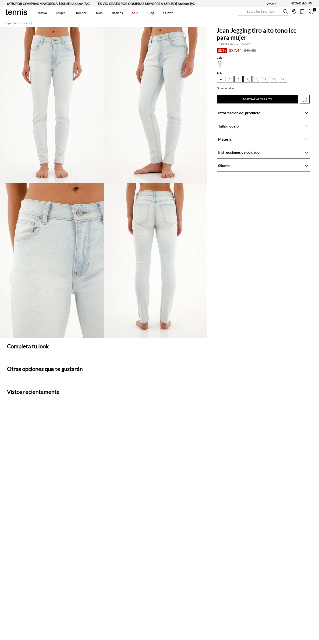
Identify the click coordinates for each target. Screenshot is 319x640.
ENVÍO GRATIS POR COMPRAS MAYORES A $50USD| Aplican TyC (134, 4)
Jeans (26, 23)
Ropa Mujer (12, 23)
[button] (220, 64)
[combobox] (263, 11)
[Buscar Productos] (241, 11)
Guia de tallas (225, 88)
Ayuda (271, 4)
